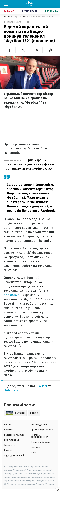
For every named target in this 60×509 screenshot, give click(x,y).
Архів (33, 452)
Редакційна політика (14, 435)
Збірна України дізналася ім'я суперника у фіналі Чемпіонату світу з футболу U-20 (29, 164)
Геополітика (29, 11)
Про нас (8, 424)
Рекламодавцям (39, 424)
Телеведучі (9, 445)
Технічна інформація (41, 442)
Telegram (11, 390)
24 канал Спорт (11, 16)
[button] (10, 50)
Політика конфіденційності (39, 436)
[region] (30, 501)
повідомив (12, 295)
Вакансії (8, 450)
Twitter (43, 386)
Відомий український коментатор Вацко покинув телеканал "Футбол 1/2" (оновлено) (44, 16)
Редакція (8, 429)
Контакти (35, 447)
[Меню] (6, 4)
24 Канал (9, 11)
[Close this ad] (57, 490)
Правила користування (42, 429)
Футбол (26, 16)
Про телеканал (11, 440)
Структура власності (14, 455)
